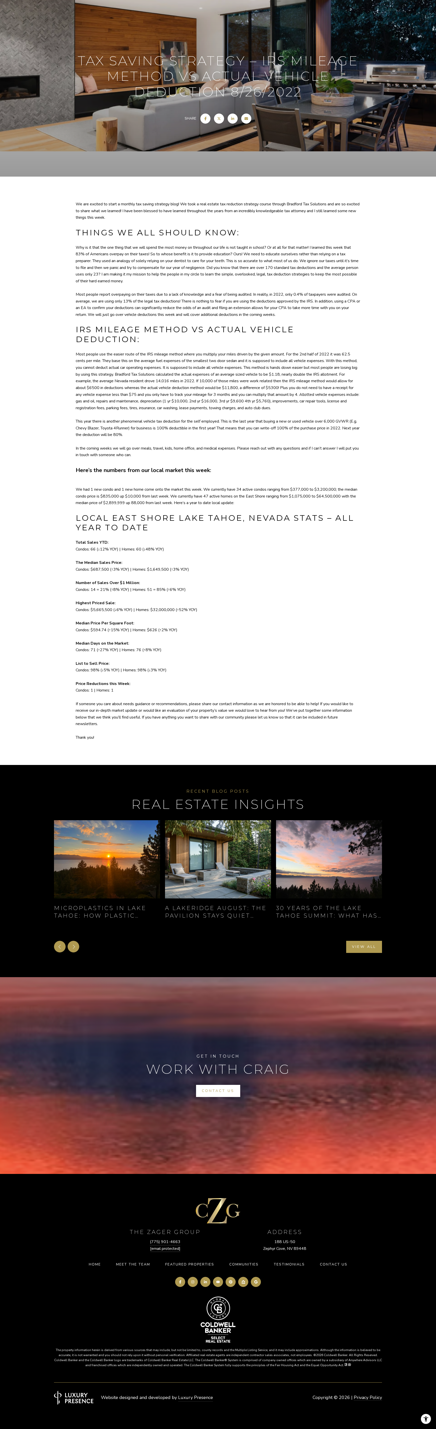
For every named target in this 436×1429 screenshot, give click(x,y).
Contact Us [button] (218, 1090)
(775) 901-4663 (165, 1242)
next (73, 946)
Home (95, 1264)
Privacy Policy (368, 1397)
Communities (244, 1264)
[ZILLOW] (243, 1282)
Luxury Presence (195, 1397)
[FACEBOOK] (180, 1282)
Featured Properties (189, 1264)
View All (364, 946)
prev (60, 946)
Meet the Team (133, 1264)
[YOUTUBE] (218, 1282)
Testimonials (289, 1264)
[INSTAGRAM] (193, 1282)
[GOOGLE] (256, 1282)
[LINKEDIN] (205, 1282)
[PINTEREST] (231, 1282)
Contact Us (333, 1264)
